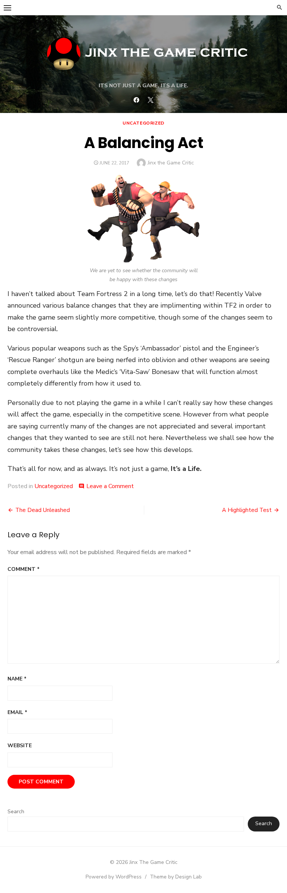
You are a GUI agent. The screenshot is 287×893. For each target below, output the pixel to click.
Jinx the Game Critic (171, 162)
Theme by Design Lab (176, 876)
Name (17, 678)
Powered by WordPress (114, 876)
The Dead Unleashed (42, 510)
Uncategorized (143, 123)
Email (17, 712)
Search (15, 811)
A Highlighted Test (247, 510)
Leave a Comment (110, 486)
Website (19, 745)
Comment (23, 569)
